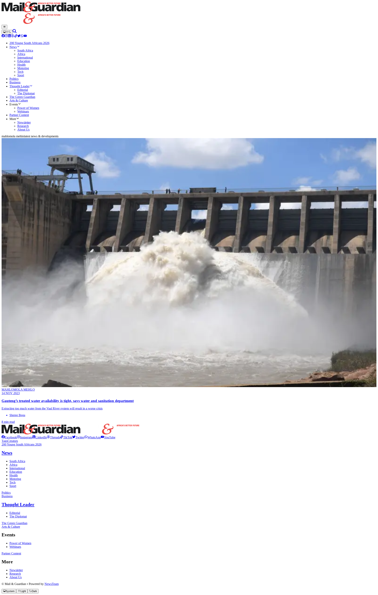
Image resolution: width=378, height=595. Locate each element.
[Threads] (12, 36)
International (17, 468)
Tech (12, 482)
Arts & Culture (11, 526)
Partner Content (11, 553)
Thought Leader (18, 504)
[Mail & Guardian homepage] (189, 13)
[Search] (15, 32)
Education (15, 471)
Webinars (15, 546)
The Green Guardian (14, 523)
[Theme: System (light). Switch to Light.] (7, 32)
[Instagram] (6, 36)
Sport (12, 486)
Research (15, 573)
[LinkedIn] (9, 36)
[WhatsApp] (22, 36)
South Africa (17, 461)
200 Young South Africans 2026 (22, 444)
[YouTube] (25, 36)
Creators (12, 441)
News (7, 452)
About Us (15, 577)
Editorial (14, 513)
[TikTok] (15, 36)
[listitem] (9, 437)
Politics (6, 492)
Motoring (15, 479)
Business (7, 496)
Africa (13, 464)
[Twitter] (18, 36)
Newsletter (16, 570)
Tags (4, 441)
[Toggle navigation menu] (4, 27)
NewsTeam (51, 584)
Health (13, 475)
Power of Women (20, 543)
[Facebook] (3, 36)
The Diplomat (18, 516)
